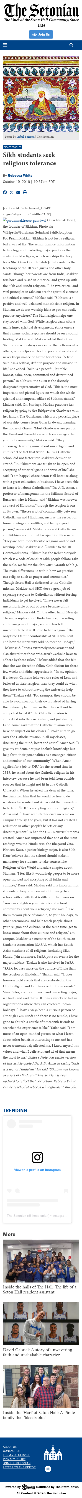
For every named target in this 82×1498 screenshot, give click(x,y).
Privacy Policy (14, 1459)
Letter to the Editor (19, 1467)
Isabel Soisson (26, 136)
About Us (10, 1447)
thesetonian (39, 1215)
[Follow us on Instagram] (48, 1469)
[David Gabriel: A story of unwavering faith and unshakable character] (41, 1323)
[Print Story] (25, 192)
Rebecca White (20, 175)
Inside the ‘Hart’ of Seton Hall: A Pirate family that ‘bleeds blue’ (39, 1415)
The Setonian (16, 1215)
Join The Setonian (17, 1463)
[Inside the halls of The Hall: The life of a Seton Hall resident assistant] (41, 1261)
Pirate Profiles (12, 147)
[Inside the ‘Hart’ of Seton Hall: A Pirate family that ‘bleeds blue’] (41, 1386)
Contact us (11, 1451)
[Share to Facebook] (5, 192)
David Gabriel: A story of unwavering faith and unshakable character (37, 1352)
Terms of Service (16, 1455)
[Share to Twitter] (11, 192)
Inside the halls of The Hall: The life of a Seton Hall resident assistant (40, 1289)
